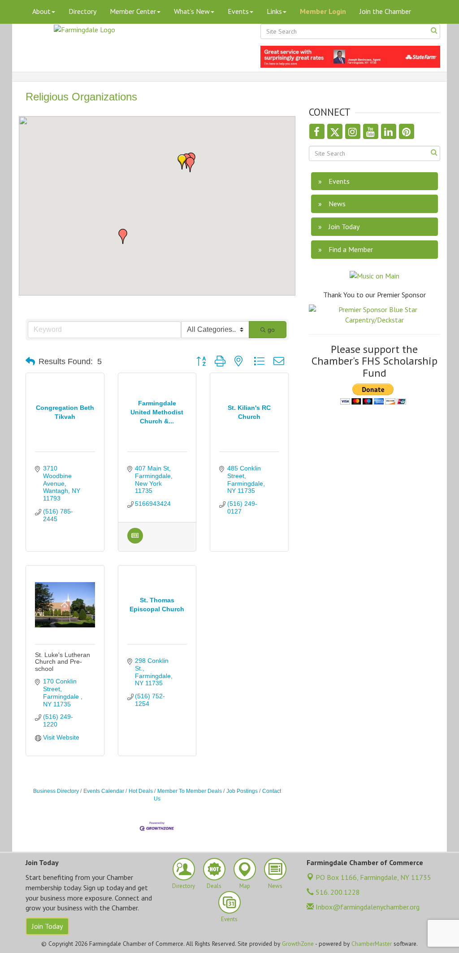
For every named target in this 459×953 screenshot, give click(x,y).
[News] (135, 541)
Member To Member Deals (189, 791)
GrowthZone (298, 944)
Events (238, 11)
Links (274, 11)
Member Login (323, 11)
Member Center (133, 11)
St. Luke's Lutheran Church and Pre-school (62, 661)
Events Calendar (103, 791)
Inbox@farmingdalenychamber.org (367, 906)
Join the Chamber (385, 11)
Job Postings (242, 791)
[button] (190, 164)
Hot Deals (141, 791)
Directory (82, 11)
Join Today (47, 926)
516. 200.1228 (337, 892)
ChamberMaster (371, 944)
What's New (192, 11)
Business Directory (56, 791)
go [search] (271, 329)
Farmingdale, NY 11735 (373, 877)
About (41, 11)
